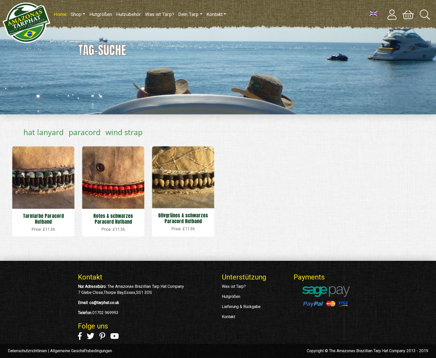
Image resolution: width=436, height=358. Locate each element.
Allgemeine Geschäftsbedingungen (81, 350)
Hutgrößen (100, 14)
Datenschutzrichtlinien (27, 350)
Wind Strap (124, 132)
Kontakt (214, 14)
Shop (76, 14)
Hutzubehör (128, 14)
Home (61, 14)
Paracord (84, 132)
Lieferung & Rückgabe (241, 306)
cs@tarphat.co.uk (104, 302)
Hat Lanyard (43, 132)
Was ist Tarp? (159, 14)
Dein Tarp (188, 14)
